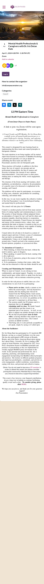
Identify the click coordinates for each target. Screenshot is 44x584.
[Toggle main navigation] (4, 6)
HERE (23, 384)
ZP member (34, 367)
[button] (8, 59)
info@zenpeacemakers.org (12, 85)
